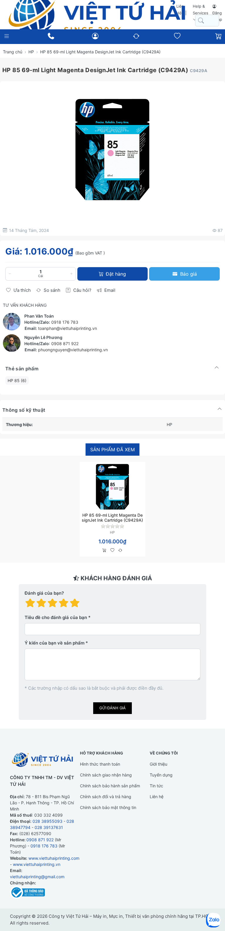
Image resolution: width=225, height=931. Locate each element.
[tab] (112, 449)
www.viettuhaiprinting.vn (36, 864)
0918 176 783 (64, 322)
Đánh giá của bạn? (44, 593)
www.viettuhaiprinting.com (53, 858)
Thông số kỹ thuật (23, 410)
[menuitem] (17, 380)
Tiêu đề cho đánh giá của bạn (56, 617)
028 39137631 (49, 827)
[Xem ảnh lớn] (112, 150)
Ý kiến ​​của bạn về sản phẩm (54, 643)
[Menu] (6, 36)
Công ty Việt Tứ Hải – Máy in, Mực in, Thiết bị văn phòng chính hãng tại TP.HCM (130, 916)
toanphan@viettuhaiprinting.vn (67, 328)
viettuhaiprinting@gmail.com (37, 876)
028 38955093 (47, 821)
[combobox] (207, 21)
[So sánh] (120, 550)
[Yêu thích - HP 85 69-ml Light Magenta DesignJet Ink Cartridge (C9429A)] (112, 550)
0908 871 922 (65, 343)
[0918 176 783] (51, 36)
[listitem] (112, 150)
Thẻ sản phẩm (21, 369)
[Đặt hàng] (104, 550)
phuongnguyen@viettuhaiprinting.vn (73, 349)
